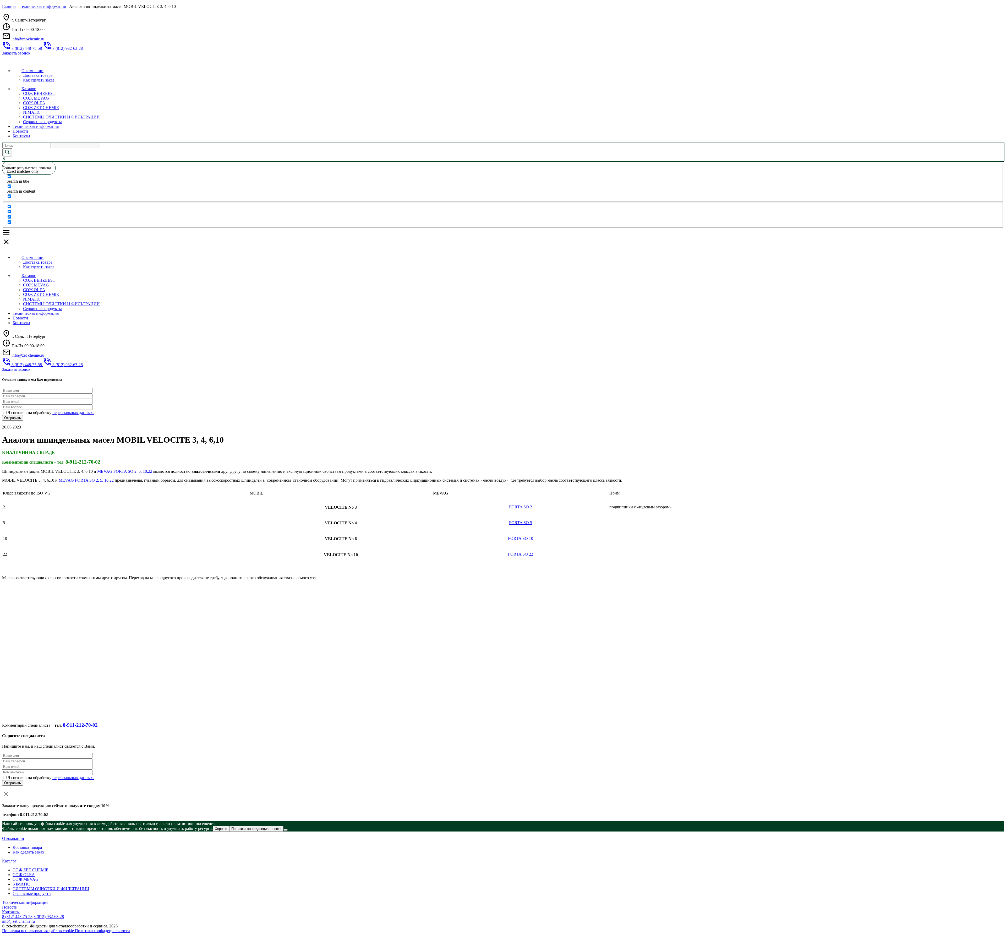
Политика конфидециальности (102, 930)
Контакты (21, 136)
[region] (503, 524)
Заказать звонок (16, 53)
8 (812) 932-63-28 (49, 916)
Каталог (28, 88)
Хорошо (221, 829)
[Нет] (285, 830)
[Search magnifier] (7, 152)
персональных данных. (73, 412)
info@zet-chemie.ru (28, 39)
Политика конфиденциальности (256, 829)
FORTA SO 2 (520, 507)
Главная (9, 6)
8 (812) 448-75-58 (17, 916)
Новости (20, 131)
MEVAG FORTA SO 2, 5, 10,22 (124, 471)
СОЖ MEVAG (36, 98)
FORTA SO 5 (520, 522)
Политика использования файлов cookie (38, 930)
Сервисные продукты (42, 121)
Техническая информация (43, 6)
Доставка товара (37, 75)
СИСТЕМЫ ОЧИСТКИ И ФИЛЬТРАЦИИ (61, 117)
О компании (32, 70)
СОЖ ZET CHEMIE (41, 107)
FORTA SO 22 (520, 554)
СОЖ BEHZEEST (39, 93)
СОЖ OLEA (34, 103)
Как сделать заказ (38, 80)
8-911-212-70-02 (82, 462)
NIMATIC (32, 112)
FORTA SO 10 (520, 538)
